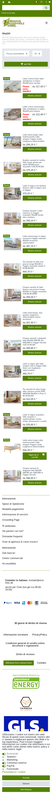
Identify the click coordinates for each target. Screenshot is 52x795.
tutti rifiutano (26, 789)
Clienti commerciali (12, 558)
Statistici (11, 757)
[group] (12, 86)
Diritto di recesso (25, 654)
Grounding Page (10, 520)
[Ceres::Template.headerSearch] (46, 7)
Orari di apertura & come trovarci (20, 542)
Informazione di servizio (15, 514)
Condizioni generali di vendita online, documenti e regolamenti (25, 644)
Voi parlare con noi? (13, 531)
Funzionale (12, 769)
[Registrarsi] (10, 2)
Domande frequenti (12, 536)
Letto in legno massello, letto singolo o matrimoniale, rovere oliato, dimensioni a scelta (34, 418)
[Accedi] (3, 2)
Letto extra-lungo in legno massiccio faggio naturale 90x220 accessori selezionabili (34, 239)
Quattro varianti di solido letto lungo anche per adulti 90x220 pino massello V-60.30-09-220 (34, 163)
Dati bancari (8, 553)
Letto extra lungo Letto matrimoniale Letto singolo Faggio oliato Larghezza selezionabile (33, 138)
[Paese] (36, 2)
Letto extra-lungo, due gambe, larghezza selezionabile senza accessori (32, 316)
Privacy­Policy (39, 634)
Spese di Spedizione (13, 504)
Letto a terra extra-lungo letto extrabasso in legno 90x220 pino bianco (34, 109)
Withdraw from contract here (19, 663)
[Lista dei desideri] (41, 2)
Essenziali (12, 754)
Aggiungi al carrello (33, 456)
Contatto (41, 662)
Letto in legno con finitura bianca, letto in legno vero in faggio (34, 188)
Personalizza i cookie (13, 772)
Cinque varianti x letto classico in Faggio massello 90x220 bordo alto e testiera (33, 214)
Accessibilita (9, 564)
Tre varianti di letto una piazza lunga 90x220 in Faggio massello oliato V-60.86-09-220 (34, 265)
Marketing (12, 760)
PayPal (10, 766)
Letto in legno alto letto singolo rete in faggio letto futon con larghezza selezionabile (34, 367)
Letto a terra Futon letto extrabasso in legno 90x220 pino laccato (33, 81)
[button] (26, 64)
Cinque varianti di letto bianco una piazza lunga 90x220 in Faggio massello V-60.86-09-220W (35, 290)
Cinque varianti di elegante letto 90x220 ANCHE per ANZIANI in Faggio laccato (33, 471)
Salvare (26, 783)
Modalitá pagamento (13, 509)
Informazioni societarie (15, 634)
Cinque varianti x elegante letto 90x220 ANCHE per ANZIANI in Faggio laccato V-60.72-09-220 (34, 341)
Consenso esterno (16, 763)
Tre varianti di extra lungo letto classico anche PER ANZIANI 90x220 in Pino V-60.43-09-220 (34, 392)
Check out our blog (8, 13)
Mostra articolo (34, 95)
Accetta (26, 778)
